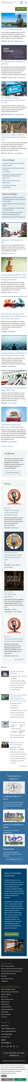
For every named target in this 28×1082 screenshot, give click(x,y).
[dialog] (14, 1073)
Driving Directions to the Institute (10, 992)
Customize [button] (4, 1075)
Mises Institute (6, 182)
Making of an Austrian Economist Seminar (17, 744)
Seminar (15, 678)
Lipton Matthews (18, 153)
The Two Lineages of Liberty (11, 29)
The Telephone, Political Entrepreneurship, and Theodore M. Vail (13, 100)
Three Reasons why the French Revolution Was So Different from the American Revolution (14, 316)
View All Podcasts (19, 659)
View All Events (23, 766)
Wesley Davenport (7, 165)
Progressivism (8, 849)
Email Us (3, 1040)
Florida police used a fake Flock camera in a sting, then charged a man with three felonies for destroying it (14, 199)
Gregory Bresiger (6, 187)
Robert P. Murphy (15, 565)
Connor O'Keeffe (12, 403)
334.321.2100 (8, 1034)
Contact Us (4, 1017)
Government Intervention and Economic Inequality (13, 640)
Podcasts (7, 484)
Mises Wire (10, 41)
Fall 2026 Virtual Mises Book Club (17, 673)
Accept (20, 1079)
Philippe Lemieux (18, 41)
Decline (7, 1079)
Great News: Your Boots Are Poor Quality (13, 163)
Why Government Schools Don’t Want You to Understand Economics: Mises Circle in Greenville (18, 698)
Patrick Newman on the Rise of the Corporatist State (13, 557)
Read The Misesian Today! (12, 472)
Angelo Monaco (12, 366)
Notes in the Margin (9, 194)
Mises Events (4, 997)
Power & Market (8, 160)
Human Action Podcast (7, 978)
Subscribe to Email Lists (7, 1009)
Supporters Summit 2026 (17, 722)
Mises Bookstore (5, 1002)
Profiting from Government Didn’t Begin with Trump (14, 389)
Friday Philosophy (12, 77)
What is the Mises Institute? (8, 989)
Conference (14, 731)
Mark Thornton (15, 528)
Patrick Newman (8, 567)
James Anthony (6, 171)
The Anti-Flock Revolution (10, 595)
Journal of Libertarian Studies (8, 973)
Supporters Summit (22, 732)
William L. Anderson (13, 292)
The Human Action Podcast (10, 552)
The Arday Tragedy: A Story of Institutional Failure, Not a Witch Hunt (13, 137)
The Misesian (4, 981)
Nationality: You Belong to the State (12, 241)
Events (3, 667)
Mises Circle (15, 708)
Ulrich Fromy (11, 253)
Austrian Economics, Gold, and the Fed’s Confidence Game (12, 512)
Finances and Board (6, 1007)
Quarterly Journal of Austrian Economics (11, 971)
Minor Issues (7, 508)
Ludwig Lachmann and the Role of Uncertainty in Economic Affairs (13, 354)
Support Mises (21, 9)
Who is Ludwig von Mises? (7, 966)
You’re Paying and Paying (9, 185)
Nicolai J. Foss (5, 178)
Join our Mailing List (6, 1042)
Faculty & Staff (5, 1004)
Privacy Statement (6, 1014)
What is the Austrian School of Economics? (12, 968)
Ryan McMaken (12, 331)
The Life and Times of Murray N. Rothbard (13, 62)
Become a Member (11, 934)
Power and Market (8, 592)
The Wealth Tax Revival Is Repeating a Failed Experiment (12, 425)
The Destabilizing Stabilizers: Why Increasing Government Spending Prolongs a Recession (14, 277)
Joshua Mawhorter (19, 114)
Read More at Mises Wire (7, 446)
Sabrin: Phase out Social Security (11, 180)
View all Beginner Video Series (14, 859)
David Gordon (21, 77)
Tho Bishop (14, 609)
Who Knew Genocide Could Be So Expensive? (13, 217)
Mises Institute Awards (7, 999)
